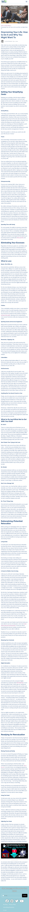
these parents (20, 237)
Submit (24, 895)
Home (2, 25)
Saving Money (7, 25)
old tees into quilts (5, 315)
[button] (26, 1)
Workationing (19, 682)
